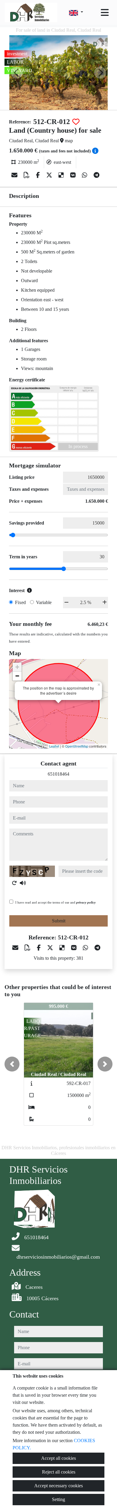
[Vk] (73, 175)
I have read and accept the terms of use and (55, 902)
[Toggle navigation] (104, 12)
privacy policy (86, 902)
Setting (58, 1499)
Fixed (20, 602)
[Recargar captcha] (14, 883)
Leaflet (54, 746)
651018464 (58, 774)
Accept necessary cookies (58, 1485)
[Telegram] (96, 175)
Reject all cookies (58, 1471)
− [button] (17, 676)
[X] (50, 175)
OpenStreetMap (76, 746)
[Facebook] (38, 175)
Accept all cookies (58, 1458)
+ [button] (17, 667)
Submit (58, 920)
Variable (44, 602)
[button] (12, 1064)
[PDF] (27, 175)
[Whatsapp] (85, 175)
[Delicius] (61, 175)
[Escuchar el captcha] (23, 883)
